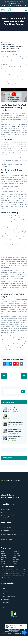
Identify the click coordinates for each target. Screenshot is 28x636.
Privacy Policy (6, 599)
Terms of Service (7, 594)
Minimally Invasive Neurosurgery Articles (12, 46)
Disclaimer (5, 591)
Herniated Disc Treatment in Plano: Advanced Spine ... (16, 423)
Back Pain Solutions (8, 44)
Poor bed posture (5, 72)
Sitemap (5, 607)
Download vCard (7, 539)
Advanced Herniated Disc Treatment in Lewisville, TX (16, 416)
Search (23, 391)
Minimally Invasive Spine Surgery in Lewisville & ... (15, 430)
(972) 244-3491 (22, 5)
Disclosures (6, 602)
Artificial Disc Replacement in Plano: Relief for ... (16, 409)
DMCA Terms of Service (9, 596)
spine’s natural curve (17, 126)
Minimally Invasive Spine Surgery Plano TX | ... (15, 437)
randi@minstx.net (16, 3)
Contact (5, 605)
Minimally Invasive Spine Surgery (10, 48)
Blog (4, 588)
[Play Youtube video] (14, 94)
